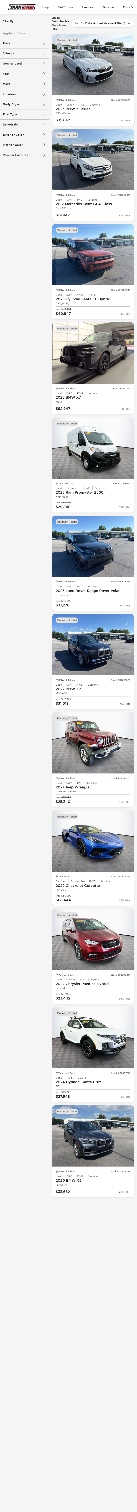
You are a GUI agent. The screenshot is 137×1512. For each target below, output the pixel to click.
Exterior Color (13, 134)
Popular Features (15, 155)
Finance (88, 7)
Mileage (8, 53)
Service (108, 7)
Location (9, 94)
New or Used (12, 63)
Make (6, 83)
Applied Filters (14, 33)
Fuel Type (10, 114)
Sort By (79, 23)
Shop (45, 7)
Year (6, 73)
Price (6, 43)
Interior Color (13, 144)
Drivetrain (10, 124)
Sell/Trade (65, 7)
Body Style (11, 104)
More (126, 7)
